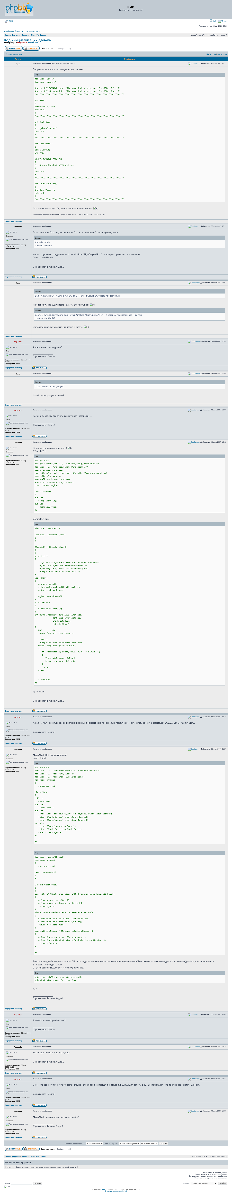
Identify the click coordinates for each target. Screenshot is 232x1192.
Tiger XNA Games (38, 35)
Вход (10, 21)
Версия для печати (14, 54)
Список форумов (12, 35)
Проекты (25, 35)
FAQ (214, 21)
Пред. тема (211, 54)
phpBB (104, 1189)
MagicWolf (22, 43)
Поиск (224, 21)
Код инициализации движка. (28, 40)
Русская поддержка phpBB (116, 1191)
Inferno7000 (33, 43)
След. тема (222, 54)
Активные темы (33, 31)
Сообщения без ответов (14, 31)
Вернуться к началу (13, 221)
